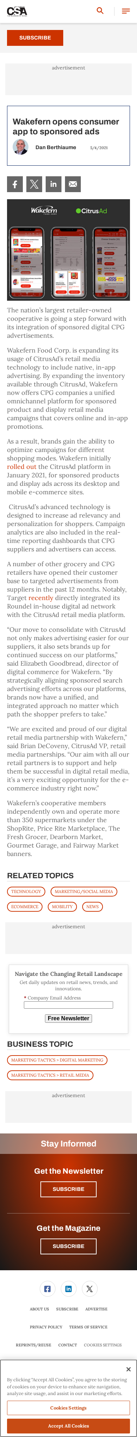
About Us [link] (39, 1309)
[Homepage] (17, 12)
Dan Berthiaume (55, 147)
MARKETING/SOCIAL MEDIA (84, 891)
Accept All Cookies (68, 1426)
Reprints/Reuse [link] (33, 1345)
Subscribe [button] (68, 1189)
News (92, 906)
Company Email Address (52, 998)
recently (40, 598)
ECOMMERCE (24, 906)
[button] (126, 11)
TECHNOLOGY (26, 891)
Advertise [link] (96, 1309)
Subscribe (35, 38)
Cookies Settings (103, 1345)
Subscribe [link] (67, 1309)
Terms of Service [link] (88, 1327)
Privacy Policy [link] (46, 1327)
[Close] (128, 1369)
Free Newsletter (68, 1018)
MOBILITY (62, 906)
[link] (15, 184)
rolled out (22, 467)
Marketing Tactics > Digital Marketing (57, 1060)
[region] (68, 1398)
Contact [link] (67, 1345)
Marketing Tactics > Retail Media (50, 1075)
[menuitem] (15, 184)
